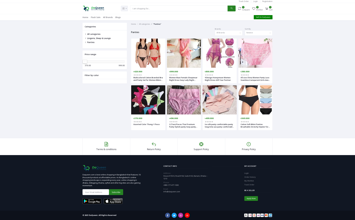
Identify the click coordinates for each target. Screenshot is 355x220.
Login (255, 1)
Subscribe (116, 192)
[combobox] (229, 33)
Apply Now (251, 198)
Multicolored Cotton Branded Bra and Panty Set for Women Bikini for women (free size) (148, 78)
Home (85, 17)
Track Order (244, 1)
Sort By (248, 29)
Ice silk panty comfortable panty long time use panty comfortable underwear (219, 125)
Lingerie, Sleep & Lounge (99, 38)
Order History (250, 177)
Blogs (118, 17)
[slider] (85, 62)
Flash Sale (95, 17)
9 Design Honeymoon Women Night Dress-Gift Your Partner (218, 78)
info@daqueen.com (171, 191)
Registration (267, 1)
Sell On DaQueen (263, 17)
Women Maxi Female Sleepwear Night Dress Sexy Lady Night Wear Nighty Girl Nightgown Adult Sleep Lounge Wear (183, 78)
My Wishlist (249, 180)
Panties (90, 42)
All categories (93, 34)
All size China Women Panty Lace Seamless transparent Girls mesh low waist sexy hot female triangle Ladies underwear (255, 78)
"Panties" (157, 24)
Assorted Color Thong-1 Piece (146, 124)
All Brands (108, 17)
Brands (218, 29)
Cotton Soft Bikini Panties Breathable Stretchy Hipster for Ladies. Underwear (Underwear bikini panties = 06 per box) (255, 125)
